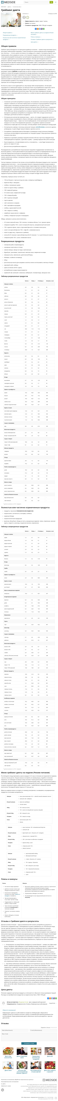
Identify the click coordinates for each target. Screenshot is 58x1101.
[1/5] (23, 13)
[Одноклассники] (38, 29)
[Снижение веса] (24, 17)
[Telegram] (40, 29)
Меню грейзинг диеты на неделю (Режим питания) (42, 33)
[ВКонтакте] (36, 29)
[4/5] (27, 13)
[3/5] (25, 13)
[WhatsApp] (43, 29)
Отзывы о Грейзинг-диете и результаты (41, 39)
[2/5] (24, 13)
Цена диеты (34, 42)
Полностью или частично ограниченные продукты (14, 38)
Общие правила (7, 32)
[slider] (54, 1027)
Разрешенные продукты (9, 35)
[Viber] (42, 29)
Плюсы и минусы (35, 37)
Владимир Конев (23, 1002)
